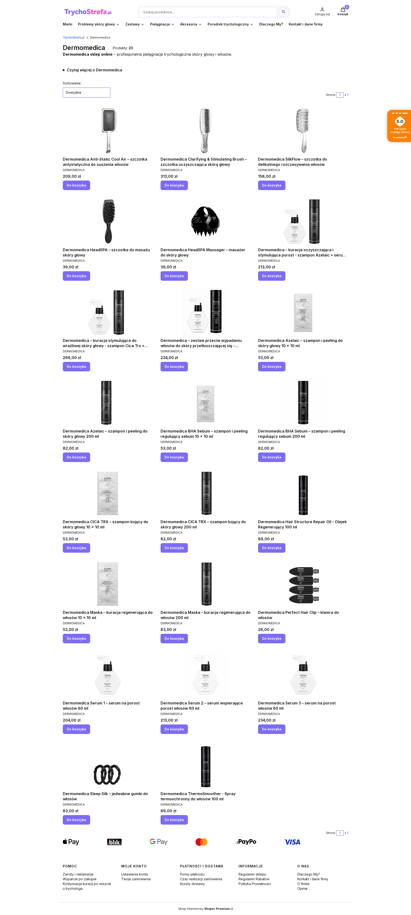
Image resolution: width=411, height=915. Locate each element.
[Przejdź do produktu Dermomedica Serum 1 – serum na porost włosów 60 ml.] (108, 675)
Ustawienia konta (134, 874)
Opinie (302, 888)
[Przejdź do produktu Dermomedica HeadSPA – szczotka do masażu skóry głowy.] (108, 221)
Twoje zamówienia (136, 879)
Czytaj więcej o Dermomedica (94, 70)
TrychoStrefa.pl (73, 37)
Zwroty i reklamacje (78, 874)
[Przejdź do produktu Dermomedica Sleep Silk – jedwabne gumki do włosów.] (108, 765)
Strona (330, 95)
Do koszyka (76, 185)
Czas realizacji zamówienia (201, 879)
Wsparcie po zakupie (80, 879)
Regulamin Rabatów (254, 879)
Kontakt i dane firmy (312, 879)
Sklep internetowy (204, 908)
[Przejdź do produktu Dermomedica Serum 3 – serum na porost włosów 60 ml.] (303, 675)
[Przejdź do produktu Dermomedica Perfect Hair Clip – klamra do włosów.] (303, 584)
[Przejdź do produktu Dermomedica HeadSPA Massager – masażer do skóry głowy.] (205, 221)
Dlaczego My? (308, 874)
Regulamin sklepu (252, 874)
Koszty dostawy (192, 884)
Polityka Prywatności (255, 884)
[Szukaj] (284, 12)
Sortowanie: (72, 83)
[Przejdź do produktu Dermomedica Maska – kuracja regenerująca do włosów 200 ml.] (205, 584)
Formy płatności (192, 874)
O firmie (303, 884)
